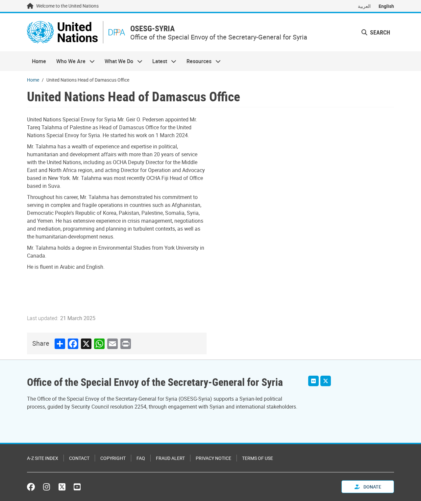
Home (39, 61)
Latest (157, 61)
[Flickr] (313, 381)
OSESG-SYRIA (152, 28)
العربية (364, 6)
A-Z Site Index (42, 458)
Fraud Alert (170, 458)
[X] (325, 381)
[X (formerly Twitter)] (62, 487)
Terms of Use (257, 458)
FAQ (140, 458)
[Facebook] (32, 487)
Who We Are (68, 61)
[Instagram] (46, 487)
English (386, 6)
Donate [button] (371, 487)
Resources (196, 61)
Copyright (113, 458)
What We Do (116, 61)
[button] (376, 32)
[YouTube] (77, 487)
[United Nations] (62, 32)
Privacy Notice (213, 458)
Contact (79, 458)
